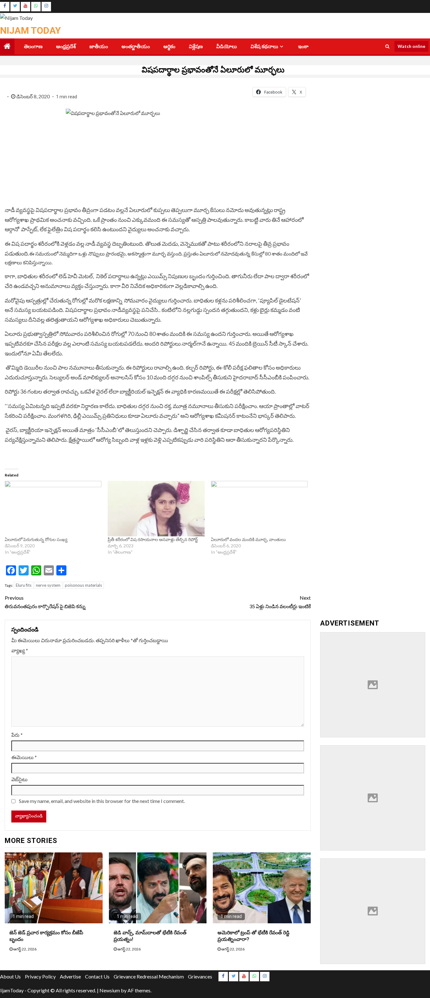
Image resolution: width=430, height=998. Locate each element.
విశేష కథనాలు (264, 46)
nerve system (48, 585)
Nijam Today (30, 30)
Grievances (200, 976)
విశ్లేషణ (196, 46)
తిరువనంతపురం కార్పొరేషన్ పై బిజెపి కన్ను (46, 602)
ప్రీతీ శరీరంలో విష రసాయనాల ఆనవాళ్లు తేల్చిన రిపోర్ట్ (153, 539)
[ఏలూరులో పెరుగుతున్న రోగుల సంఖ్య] (53, 508)
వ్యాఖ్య (19, 650)
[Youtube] (25, 6)
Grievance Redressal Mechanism (149, 976)
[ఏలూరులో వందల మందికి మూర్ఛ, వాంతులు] (259, 508)
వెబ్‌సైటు (19, 779)
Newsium (109, 990)
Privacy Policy (40, 976)
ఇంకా (303, 46)
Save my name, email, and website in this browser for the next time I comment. (102, 801)
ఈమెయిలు (24, 757)
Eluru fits (23, 585)
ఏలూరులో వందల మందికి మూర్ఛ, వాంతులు (249, 539)
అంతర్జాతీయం (136, 46)
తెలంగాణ (33, 46)
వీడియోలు (226, 46)
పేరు (17, 735)
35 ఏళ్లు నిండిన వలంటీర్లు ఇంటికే (280, 602)
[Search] (387, 46)
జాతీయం (98, 46)
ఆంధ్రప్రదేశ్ (66, 46)
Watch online (411, 46)
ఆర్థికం (169, 46)
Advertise (70, 976)
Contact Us (97, 976)
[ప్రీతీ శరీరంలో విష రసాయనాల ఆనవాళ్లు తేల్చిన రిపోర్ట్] (156, 508)
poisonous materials (83, 585)
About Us (10, 976)
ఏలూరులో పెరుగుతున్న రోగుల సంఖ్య (36, 539)
